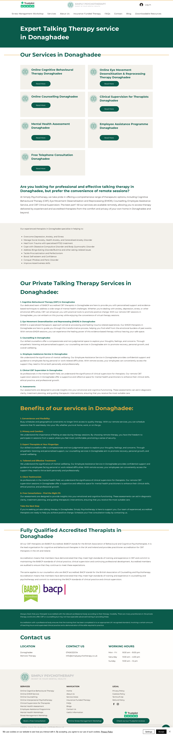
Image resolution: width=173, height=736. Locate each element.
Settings (148, 731)
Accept (161, 731)
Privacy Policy (107, 731)
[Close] (169, 731)
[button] (137, 347)
